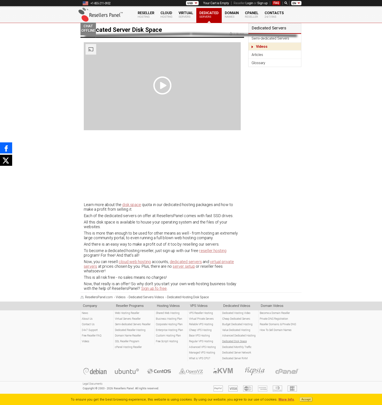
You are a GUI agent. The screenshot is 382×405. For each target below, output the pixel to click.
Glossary (258, 63)
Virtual (186, 14)
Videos (261, 46)
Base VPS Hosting (199, 335)
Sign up (262, 3)
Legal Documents (93, 383)
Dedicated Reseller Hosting (130, 330)
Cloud (166, 14)
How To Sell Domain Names (276, 330)
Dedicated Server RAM (235, 358)
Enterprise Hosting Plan (169, 330)
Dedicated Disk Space (234, 341)
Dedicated (209, 14)
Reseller (146, 14)
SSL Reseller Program (127, 341)
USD (190, 3)
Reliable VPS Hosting (201, 324)
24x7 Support (90, 330)
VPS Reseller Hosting (201, 313)
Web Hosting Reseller (127, 313)
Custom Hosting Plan (168, 335)
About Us (87, 318)
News (85, 313)
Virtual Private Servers (201, 318)
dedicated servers (186, 261)
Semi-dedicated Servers (270, 38)
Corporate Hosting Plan (169, 324)
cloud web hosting (135, 261)
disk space (131, 204)
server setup (184, 266)
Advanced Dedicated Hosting (239, 335)
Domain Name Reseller (128, 335)
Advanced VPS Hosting (202, 347)
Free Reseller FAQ (91, 335)
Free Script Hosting (167, 341)
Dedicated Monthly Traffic (237, 347)
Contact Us (88, 324)
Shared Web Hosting (168, 313)
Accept (306, 399)
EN (294, 3)
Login (249, 3)
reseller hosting (212, 250)
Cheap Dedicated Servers (236, 318)
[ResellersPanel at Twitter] (6, 160)
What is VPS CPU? (199, 358)
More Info (286, 399)
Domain (232, 14)
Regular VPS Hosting (201, 341)
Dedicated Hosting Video (236, 313)
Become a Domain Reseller (275, 313)
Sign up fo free (154, 288)
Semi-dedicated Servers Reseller (133, 324)
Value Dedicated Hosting (236, 330)
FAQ (276, 3)
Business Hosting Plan (169, 318)
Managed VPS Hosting (202, 352)
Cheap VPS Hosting (200, 330)
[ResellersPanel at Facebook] (6, 147)
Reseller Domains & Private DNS (278, 324)
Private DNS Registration (274, 318)
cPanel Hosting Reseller (128, 347)
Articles (257, 55)
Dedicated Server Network (236, 352)
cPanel (251, 14)
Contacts (274, 14)
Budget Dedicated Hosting (237, 324)
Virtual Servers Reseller (128, 318)
